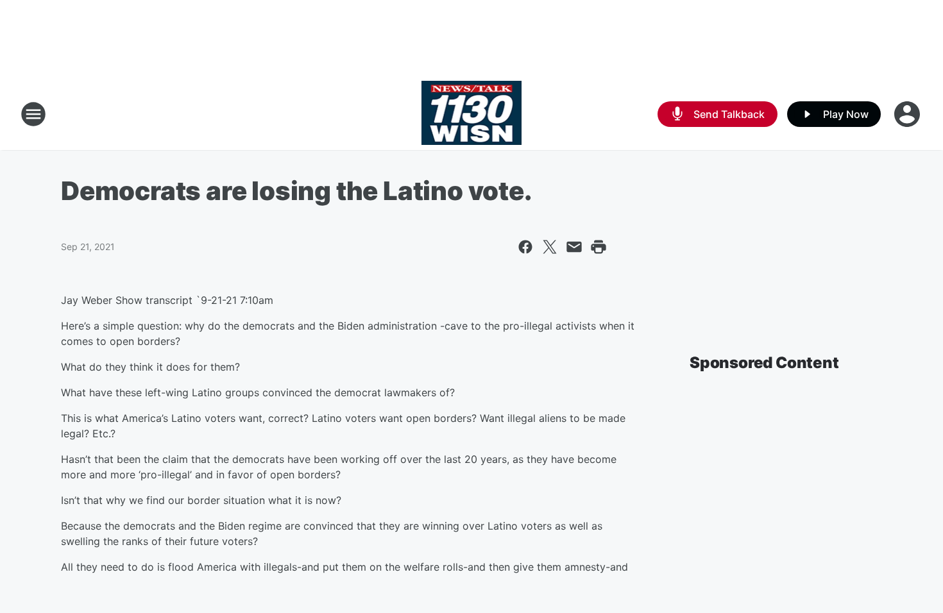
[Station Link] (471, 114)
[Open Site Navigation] (33, 114)
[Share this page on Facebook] (525, 247)
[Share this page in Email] (574, 247)
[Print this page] (598, 247)
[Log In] (908, 114)
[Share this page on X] (550, 247)
